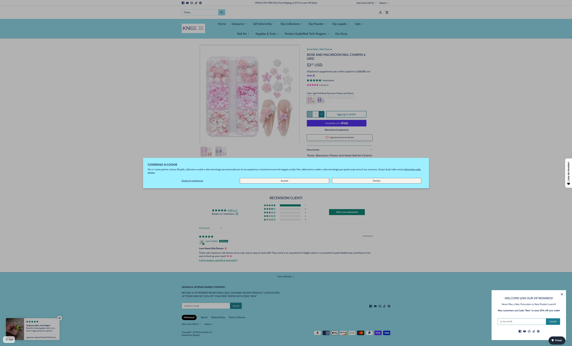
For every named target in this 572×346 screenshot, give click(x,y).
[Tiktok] (534, 331)
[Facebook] (520, 331)
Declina (376, 180)
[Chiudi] (562, 294)
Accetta (284, 180)
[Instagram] (529, 331)
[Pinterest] (538, 331)
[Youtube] (524, 331)
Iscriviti (553, 321)
